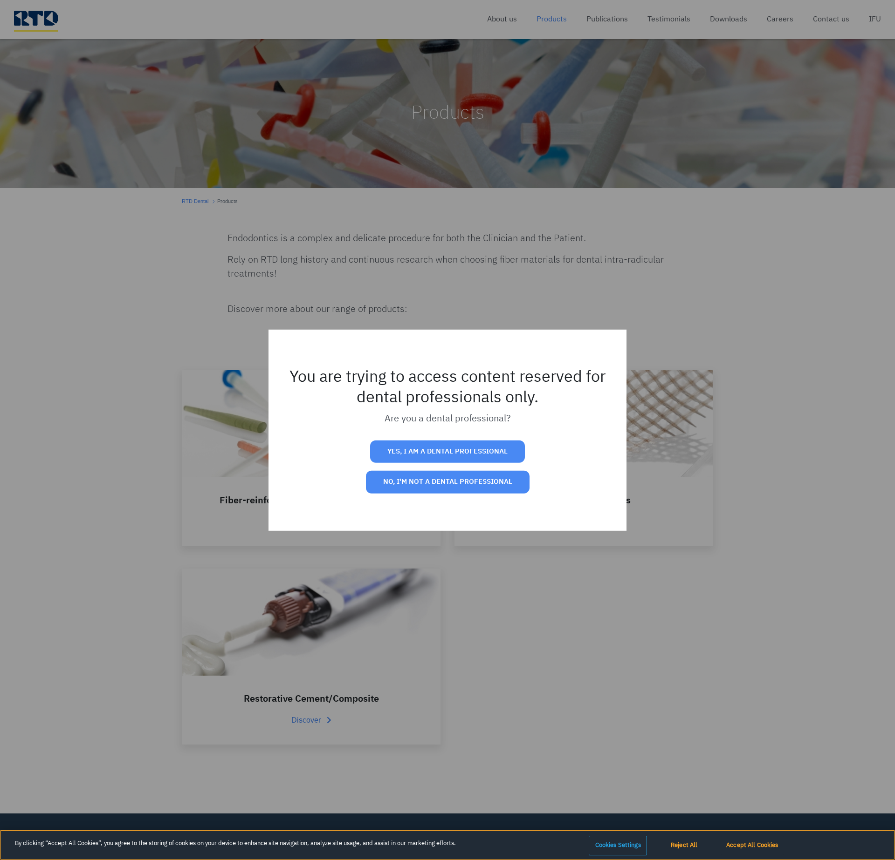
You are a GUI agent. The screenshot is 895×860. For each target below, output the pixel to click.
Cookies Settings (618, 845)
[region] (447, 845)
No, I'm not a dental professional (447, 481)
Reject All (684, 845)
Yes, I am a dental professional (447, 451)
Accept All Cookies (752, 845)
